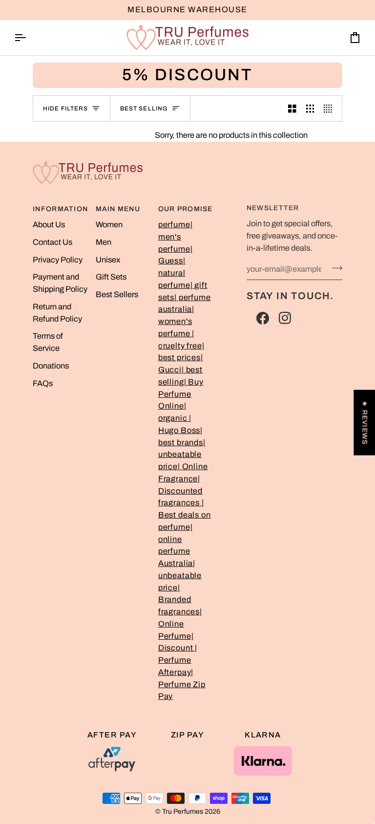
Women (109, 224)
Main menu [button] (118, 209)
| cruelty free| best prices (181, 345)
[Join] (334, 268)
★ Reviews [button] (364, 423)
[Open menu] (28, 38)
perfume (174, 224)
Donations (51, 366)
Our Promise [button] (185, 209)
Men (103, 242)
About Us (49, 224)
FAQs (43, 383)
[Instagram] (285, 318)
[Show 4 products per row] (330, 108)
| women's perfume (176, 321)
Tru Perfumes (182, 811)
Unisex (108, 260)
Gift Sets (111, 277)
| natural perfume (174, 273)
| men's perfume (175, 236)
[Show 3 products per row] (310, 108)
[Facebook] (262, 318)
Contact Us (52, 242)
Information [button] (60, 209)
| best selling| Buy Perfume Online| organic (181, 394)
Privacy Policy (58, 260)
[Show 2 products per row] (292, 108)
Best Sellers (117, 294)
